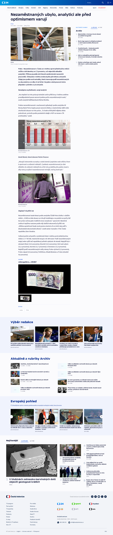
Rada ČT (32, 514)
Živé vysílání (9, 506)
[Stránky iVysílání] (94, 503)
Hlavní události (11, 8)
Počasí (61, 8)
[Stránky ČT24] (60, 503)
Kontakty (32, 525)
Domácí (33, 8)
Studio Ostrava (34, 511)
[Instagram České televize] (92, 496)
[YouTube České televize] (99, 496)
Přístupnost (36, 531)
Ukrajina (20, 8)
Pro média (33, 503)
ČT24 (12, 24)
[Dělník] (41, 44)
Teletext (8, 511)
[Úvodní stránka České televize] (15, 496)
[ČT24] (5, 3)
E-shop (8, 519)
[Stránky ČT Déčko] (60, 509)
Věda (66, 8)
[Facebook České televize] (95, 496)
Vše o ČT (8, 525)
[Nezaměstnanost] (44, 188)
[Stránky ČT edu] (92, 509)
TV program (9, 503)
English (18, 531)
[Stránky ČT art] (75, 509)
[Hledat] (102, 2)
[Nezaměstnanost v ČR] (44, 134)
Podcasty (80, 8)
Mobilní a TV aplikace (12, 522)
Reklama (32, 506)
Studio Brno (33, 509)
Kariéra (32, 517)
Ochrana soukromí (27, 531)
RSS (106, 531)
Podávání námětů (35, 519)
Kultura (72, 8)
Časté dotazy (33, 522)
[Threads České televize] (105, 496)
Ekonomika (53, 8)
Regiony (45, 8)
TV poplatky (9, 509)
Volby (27, 8)
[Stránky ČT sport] (76, 503)
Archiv (21, 310)
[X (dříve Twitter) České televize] (102, 496)
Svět (39, 8)
